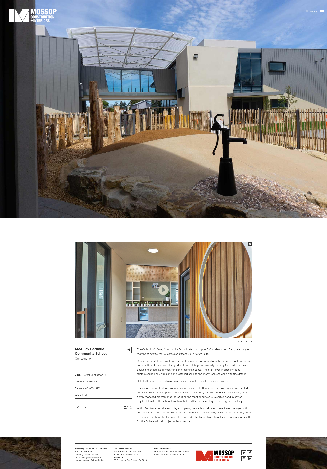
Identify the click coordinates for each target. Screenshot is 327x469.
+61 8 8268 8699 (84, 451)
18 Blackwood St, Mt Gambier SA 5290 (171, 451)
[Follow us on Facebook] (249, 452)
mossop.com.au (82, 460)
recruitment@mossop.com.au (88, 457)
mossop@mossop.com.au (86, 454)
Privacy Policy (97, 460)
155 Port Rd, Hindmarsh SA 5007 (129, 451)
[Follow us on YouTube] (249, 458)
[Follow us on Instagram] (243, 458)
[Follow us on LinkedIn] (243, 452)
